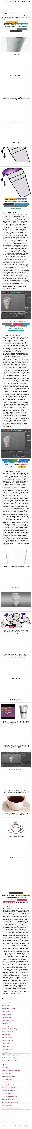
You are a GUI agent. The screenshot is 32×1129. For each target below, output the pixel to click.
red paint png (22, 22)
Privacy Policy (18, 1126)
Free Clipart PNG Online (8, 1085)
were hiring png (8, 462)
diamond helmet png (22, 199)
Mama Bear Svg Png (7, 1005)
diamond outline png (10, 199)
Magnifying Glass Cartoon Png (9, 1060)
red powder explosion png (11, 26)
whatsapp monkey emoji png (10, 464)
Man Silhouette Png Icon (8, 1020)
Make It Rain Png (6, 1034)
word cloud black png (11, 900)
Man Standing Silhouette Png (9, 1026)
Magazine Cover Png (7, 1049)
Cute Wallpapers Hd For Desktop (10, 1102)
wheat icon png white (24, 464)
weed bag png (6, 460)
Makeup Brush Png (6, 1014)
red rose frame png (22, 28)
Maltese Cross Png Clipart (8, 1008)
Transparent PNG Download (16, 1)
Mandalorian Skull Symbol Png (9, 1029)
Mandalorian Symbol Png (8, 1032)
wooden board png (21, 897)
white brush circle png (11, 466)
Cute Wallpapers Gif (7, 1105)
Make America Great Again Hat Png (10, 1055)
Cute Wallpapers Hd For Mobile (9, 1096)
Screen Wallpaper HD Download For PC (11, 1108)
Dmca (4, 1126)
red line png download (10, 28)
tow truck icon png (22, 326)
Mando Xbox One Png (7, 1011)
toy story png (8, 321)
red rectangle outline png (16, 31)
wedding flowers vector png (20, 462)
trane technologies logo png (16, 328)
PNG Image (5, 1067)
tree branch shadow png (11, 326)
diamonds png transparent (10, 206)
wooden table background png (9, 895)
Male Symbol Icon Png (7, 1017)
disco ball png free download (22, 203)
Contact (10, 1126)
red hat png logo (8, 24)
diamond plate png (23, 206)
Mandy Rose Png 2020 (7, 1043)
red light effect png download (21, 24)
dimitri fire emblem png (11, 201)
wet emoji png (14, 460)
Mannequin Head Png (7, 1040)
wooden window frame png (16, 893)
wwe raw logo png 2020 (24, 895)
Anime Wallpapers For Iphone (9, 1076)
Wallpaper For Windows (8, 1099)
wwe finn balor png (10, 897)
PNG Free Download (7, 1079)
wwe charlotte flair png (9, 902)
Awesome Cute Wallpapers (8, 1090)
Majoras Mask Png (6, 1023)
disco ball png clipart (8, 203)
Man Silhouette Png (6, 1046)
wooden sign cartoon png (22, 902)
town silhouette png (7, 324)
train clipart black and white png (16, 330)
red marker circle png (12, 22)
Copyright (26, 1126)
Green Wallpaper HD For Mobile (10, 1088)
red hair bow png (23, 26)
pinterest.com (10, 999)
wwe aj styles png (22, 900)
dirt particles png (16, 208)
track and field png (17, 324)
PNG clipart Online (6, 1082)
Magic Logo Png (6, 1052)
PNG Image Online (6, 1073)
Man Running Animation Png (9, 1058)
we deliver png (22, 466)
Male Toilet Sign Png (7, 1037)
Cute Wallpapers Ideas (7, 1093)
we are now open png (24, 460)
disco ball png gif (22, 201)
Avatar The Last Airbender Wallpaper (11, 1070)
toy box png (27, 324)
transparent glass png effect (20, 321)
